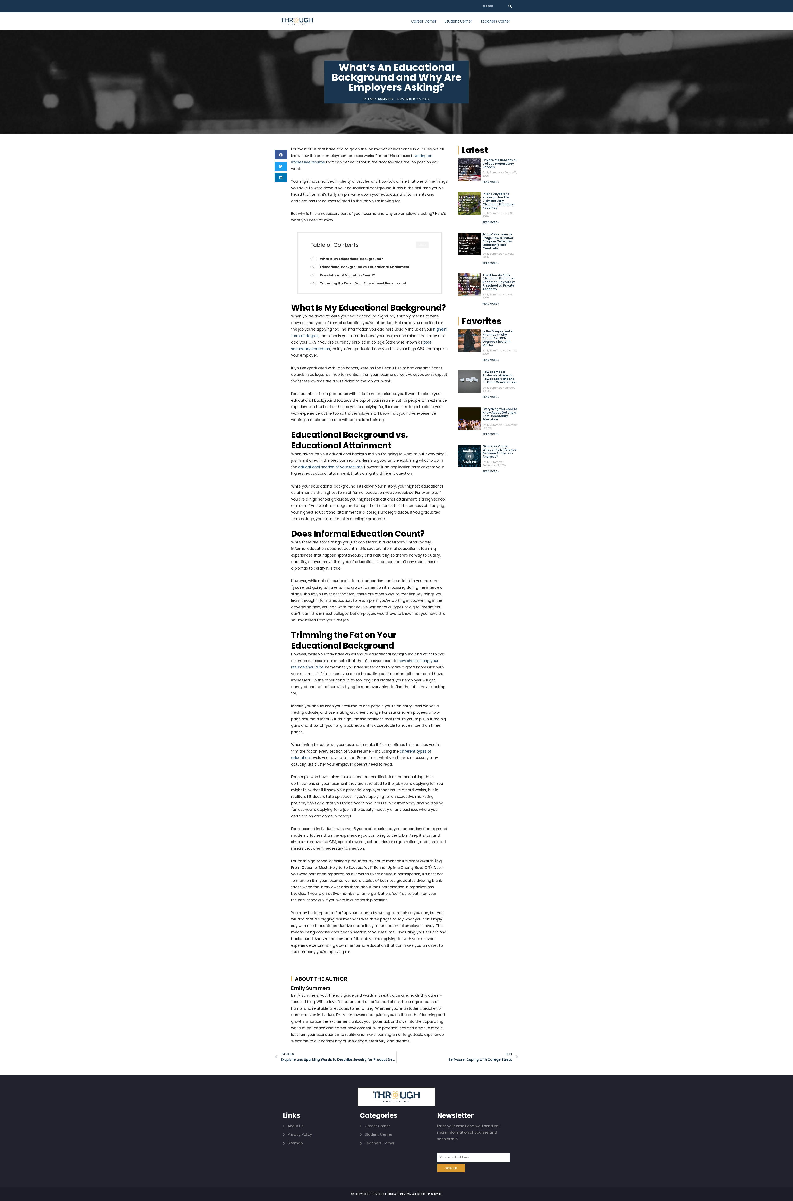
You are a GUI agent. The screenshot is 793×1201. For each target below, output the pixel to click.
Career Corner (423, 21)
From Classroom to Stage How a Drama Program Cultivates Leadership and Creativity (498, 241)
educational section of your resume (330, 467)
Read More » (491, 182)
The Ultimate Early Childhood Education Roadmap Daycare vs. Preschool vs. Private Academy (499, 282)
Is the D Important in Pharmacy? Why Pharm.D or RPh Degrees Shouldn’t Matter (498, 338)
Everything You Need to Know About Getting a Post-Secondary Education (500, 414)
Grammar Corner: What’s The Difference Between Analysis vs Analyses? (499, 451)
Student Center (458, 21)
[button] (281, 154)
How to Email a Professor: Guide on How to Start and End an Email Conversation (500, 377)
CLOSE (422, 244)
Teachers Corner (495, 21)
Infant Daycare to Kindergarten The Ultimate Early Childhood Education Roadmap (499, 201)
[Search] (510, 6)
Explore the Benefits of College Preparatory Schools (500, 163)
